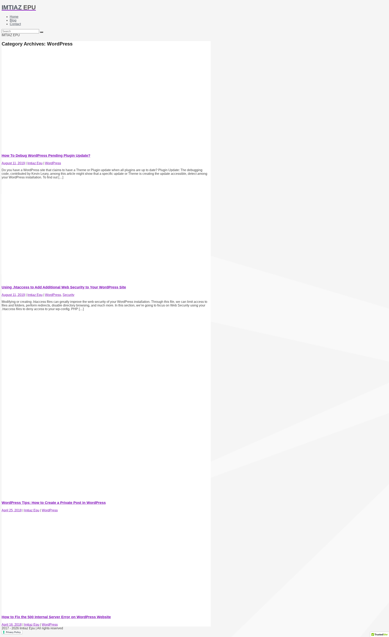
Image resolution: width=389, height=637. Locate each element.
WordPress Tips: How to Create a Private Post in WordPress (54, 503)
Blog (13, 20)
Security (68, 295)
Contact (15, 24)
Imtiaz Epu (35, 163)
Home (14, 16)
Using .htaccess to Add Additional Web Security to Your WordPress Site (64, 287)
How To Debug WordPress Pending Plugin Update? (46, 156)
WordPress (53, 163)
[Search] (41, 32)
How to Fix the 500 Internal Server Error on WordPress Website (56, 617)
